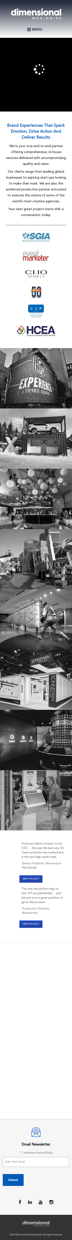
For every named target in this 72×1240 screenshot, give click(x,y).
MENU (35, 31)
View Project (31, 879)
